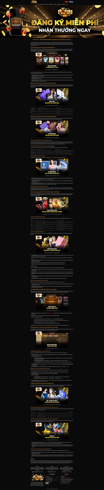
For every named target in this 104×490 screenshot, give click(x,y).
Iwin (65, 476)
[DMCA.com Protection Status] (47, 483)
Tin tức (66, 4)
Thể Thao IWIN (50, 4)
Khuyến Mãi (59, 4)
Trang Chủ (38, 4)
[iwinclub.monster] (35, 2)
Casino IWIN (42, 4)
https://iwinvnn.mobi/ (51, 313)
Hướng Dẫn (63, 4)
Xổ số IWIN (54, 4)
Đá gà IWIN (46, 4)
